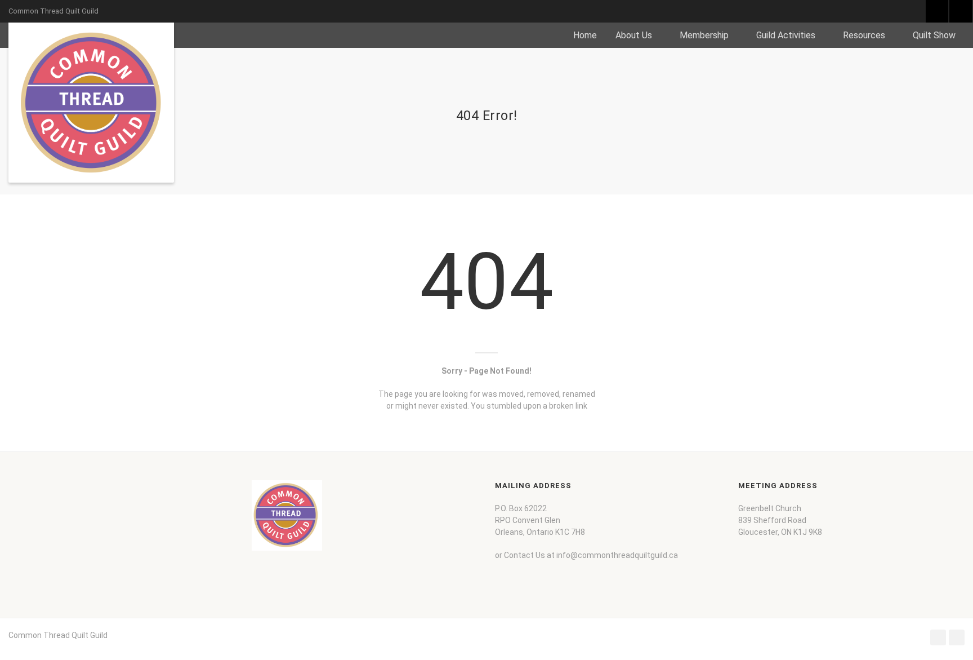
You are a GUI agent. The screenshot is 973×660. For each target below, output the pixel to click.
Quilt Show (934, 35)
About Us (633, 35)
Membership (704, 35)
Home (585, 35)
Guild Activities (785, 35)
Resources (864, 35)
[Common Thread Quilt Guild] (91, 102)
